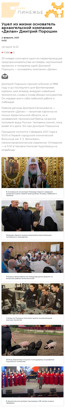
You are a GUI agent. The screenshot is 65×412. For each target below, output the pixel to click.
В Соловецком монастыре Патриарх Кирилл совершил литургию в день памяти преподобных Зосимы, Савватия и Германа (31, 193)
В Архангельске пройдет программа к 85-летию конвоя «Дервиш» (30, 402)
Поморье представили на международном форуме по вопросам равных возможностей (29, 277)
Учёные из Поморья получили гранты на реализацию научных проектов (29, 319)
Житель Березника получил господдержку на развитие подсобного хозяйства (30, 360)
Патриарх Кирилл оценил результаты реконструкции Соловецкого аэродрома (29, 236)
